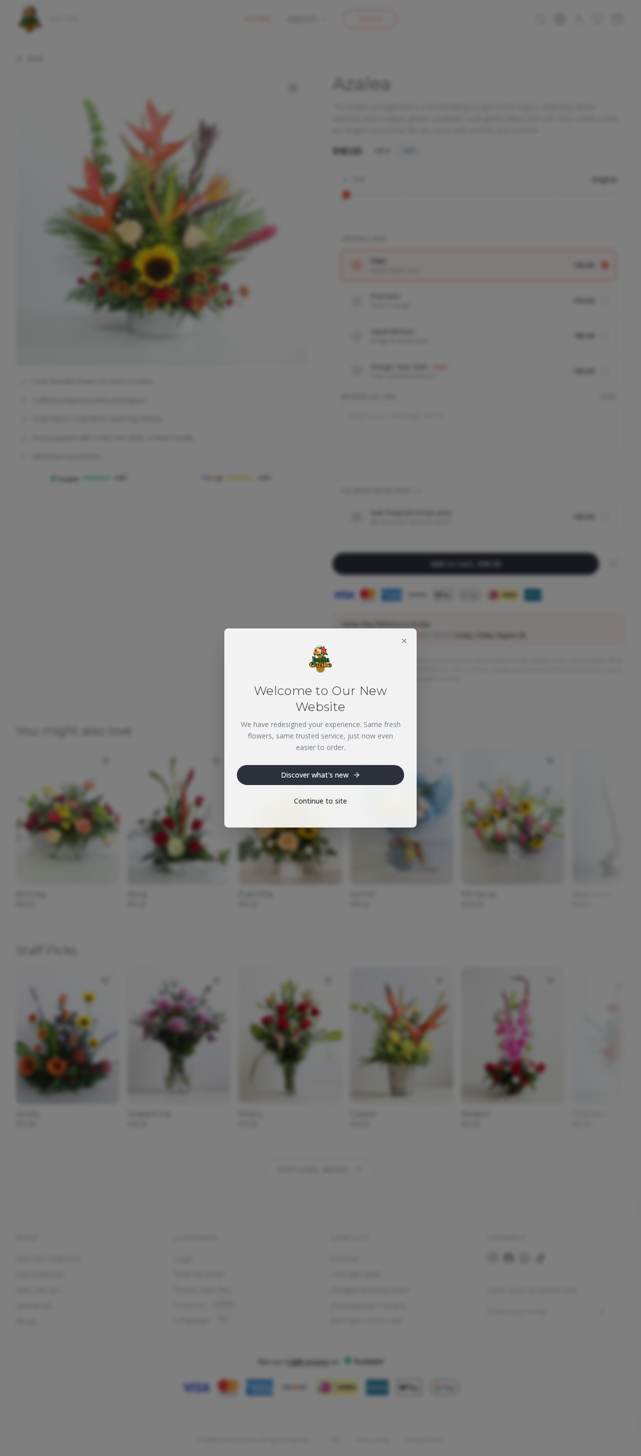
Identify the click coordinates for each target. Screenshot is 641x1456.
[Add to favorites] (293, 89)
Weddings (33, 1305)
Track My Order (199, 1273)
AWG (409, 150)
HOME (257, 19)
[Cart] (617, 19)
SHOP (370, 19)
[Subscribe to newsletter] (602, 1312)
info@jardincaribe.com (370, 1289)
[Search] (541, 19)
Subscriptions (40, 1274)
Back (35, 58)
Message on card (368, 396)
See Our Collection (49, 1258)
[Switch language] (560, 19)
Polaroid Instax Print (376, 490)
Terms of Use (373, 1439)
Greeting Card (364, 238)
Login (183, 1258)
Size (359, 179)
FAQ (335, 1439)
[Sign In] (579, 19)
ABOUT (302, 19)
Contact (344, 1258)
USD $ (382, 150)
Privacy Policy (424, 1439)
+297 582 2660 (356, 1274)
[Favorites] (598, 19)
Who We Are (38, 1289)
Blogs (26, 1320)
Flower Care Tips (202, 1289)
